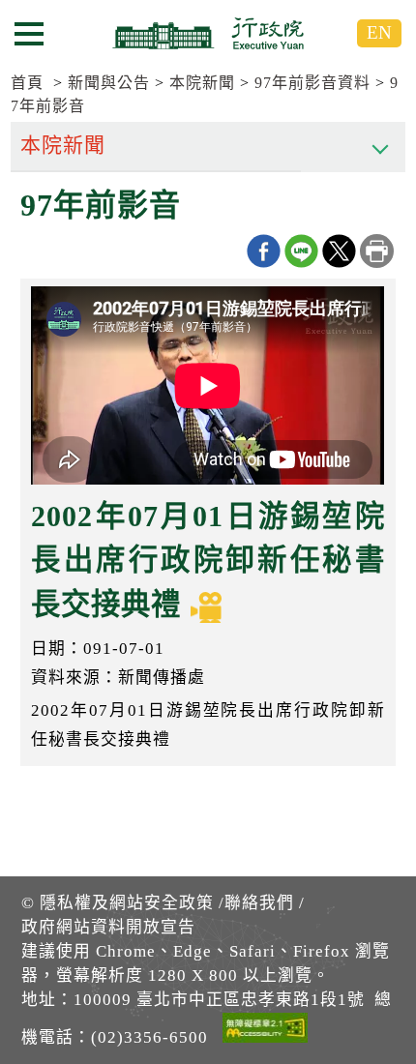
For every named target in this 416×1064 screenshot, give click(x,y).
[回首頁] (208, 33)
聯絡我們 (259, 903)
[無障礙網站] (265, 1031)
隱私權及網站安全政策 (127, 903)
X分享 (339, 251)
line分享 (301, 251)
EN (379, 32)
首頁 (27, 82)
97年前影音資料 (312, 82)
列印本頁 (377, 251)
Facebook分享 (264, 251)
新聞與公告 (109, 82)
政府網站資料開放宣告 (108, 927)
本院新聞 (202, 82)
